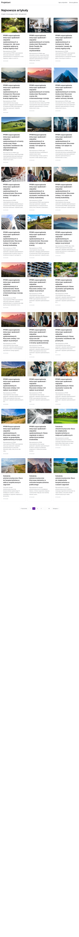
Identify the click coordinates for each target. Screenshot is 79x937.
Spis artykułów (63, 2)
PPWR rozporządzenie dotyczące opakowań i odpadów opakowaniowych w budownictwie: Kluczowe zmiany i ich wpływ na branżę (64, 141)
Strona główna (73, 2)
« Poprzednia (23, 508)
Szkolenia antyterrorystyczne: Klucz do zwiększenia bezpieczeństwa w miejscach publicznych (65, 431)
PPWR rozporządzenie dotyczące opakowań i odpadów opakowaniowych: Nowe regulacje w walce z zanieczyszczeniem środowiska (38, 433)
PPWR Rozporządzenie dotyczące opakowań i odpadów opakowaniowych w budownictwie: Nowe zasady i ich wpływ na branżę (37, 141)
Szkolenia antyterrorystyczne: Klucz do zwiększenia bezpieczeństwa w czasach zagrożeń (65, 480)
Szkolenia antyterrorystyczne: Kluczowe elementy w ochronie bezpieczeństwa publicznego (39, 480)
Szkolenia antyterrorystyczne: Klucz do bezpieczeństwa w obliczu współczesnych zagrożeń (13, 480)
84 (49, 508)
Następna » (56, 508)
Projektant (5, 2)
